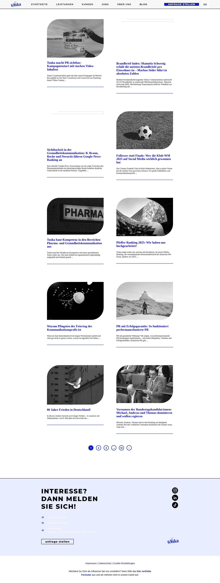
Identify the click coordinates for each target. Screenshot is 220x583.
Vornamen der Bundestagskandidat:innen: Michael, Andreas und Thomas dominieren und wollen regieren (144, 413)
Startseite (39, 4)
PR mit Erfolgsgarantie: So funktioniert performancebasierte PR (142, 328)
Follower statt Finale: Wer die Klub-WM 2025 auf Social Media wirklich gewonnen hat (143, 159)
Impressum (91, 563)
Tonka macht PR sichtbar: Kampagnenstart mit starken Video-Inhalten (70, 66)
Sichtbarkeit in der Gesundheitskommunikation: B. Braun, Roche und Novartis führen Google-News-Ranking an (74, 154)
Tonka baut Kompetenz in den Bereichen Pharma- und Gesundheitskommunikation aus (74, 243)
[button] (64, 4)
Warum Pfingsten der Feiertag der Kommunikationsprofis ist (69, 328)
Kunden (87, 4)
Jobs (105, 4)
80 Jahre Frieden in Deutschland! (69, 409)
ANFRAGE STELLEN (181, 4)
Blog (143, 4)
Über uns (124, 4)
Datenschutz (105, 563)
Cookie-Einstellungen (124, 563)
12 (121, 448)
